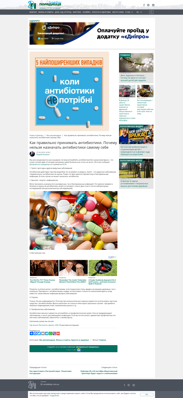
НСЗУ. (64, 164)
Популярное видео (131, 126)
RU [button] (138, 12)
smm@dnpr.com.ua (51, 384)
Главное (102, 340)
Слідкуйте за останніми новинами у (73, 348)
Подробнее (54, 395)
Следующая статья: (99, 370)
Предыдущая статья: (50, 370)
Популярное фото (131, 160)
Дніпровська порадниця (40, 164)
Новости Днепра (37, 135)
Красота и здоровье (101, 12)
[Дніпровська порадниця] (33, 385)
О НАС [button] (127, 12)
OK (147, 394)
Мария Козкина (42, 154)
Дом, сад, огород (63, 12)
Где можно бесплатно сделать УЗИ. (44, 325)
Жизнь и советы (45, 12)
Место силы (118, 12)
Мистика (77, 12)
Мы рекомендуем (53, 135)
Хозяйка (86, 12)
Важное (33, 12)
